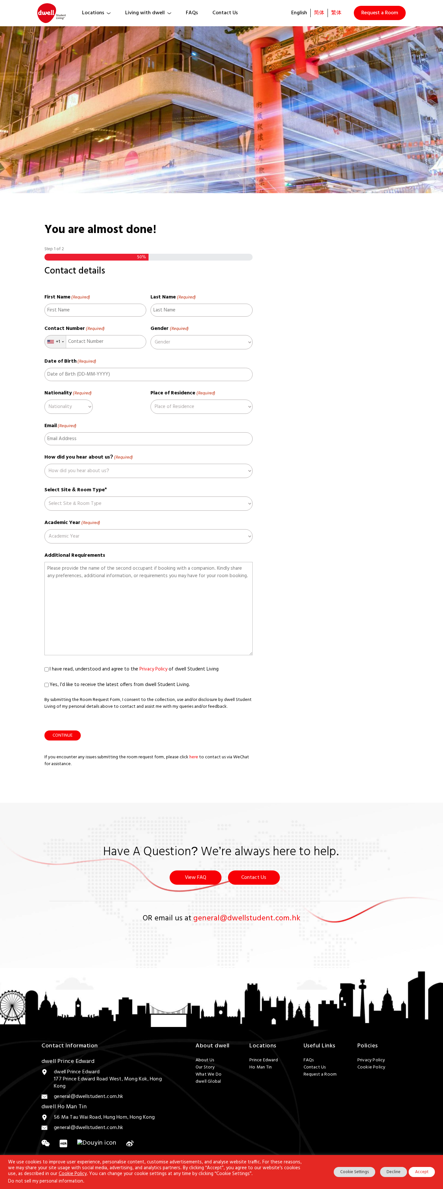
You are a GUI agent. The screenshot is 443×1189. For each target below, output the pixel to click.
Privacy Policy (153, 669)
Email (60, 426)
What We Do (209, 1074)
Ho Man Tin (260, 1067)
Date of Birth (70, 361)
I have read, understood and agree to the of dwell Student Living (134, 669)
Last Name (172, 297)
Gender (169, 328)
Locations (93, 13)
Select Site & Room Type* (76, 490)
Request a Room (379, 13)
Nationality (67, 393)
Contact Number (74, 328)
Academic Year (72, 523)
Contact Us (225, 13)
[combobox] (55, 341)
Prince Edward (263, 1060)
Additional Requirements (74, 555)
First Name (67, 297)
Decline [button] (394, 1172)
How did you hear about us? (88, 457)
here (193, 757)
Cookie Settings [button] (354, 1172)
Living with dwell (145, 13)
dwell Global (208, 1081)
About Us (205, 1060)
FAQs (192, 13)
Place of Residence (182, 393)
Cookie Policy (371, 1067)
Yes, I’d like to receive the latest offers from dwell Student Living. (120, 685)
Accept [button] (421, 1172)
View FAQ (195, 877)
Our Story (205, 1067)
